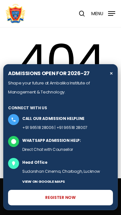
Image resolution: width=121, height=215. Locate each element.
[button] (103, 13)
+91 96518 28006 (38, 127)
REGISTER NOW (60, 197)
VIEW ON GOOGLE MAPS (43, 181)
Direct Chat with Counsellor (47, 149)
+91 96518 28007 (72, 127)
